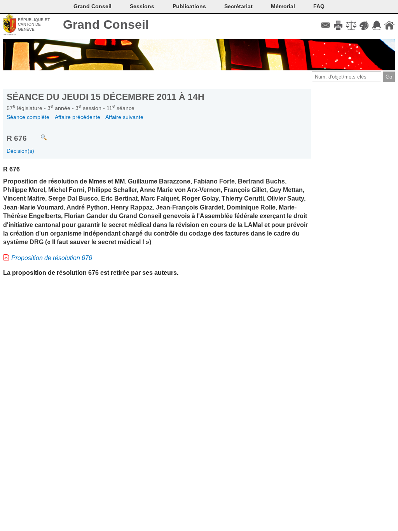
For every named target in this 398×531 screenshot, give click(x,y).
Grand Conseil (106, 24)
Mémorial (283, 6)
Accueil (389, 25)
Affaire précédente (77, 117)
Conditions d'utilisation (351, 25)
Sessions (142, 6)
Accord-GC (376, 25)
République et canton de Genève (34, 24)
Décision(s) (20, 151)
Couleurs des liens (364, 25)
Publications (189, 6)
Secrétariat (238, 6)
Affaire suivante (124, 117)
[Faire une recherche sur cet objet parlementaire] (38, 134)
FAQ (319, 6)
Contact (325, 25)
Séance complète (28, 117)
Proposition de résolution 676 (51, 258)
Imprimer (338, 25)
